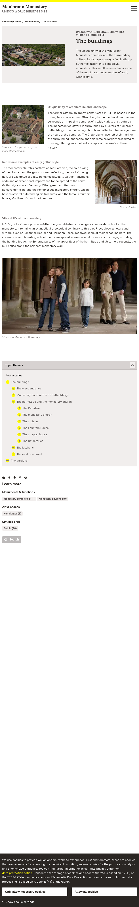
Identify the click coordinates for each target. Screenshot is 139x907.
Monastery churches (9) (53, 498)
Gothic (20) (10, 528)
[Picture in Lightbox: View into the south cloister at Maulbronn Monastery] (116, 182)
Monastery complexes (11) (19, 498)
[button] (69, 365)
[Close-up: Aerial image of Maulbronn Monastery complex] (33, 55)
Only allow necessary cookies (25, 891)
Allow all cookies (86, 891)
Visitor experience (11, 21)
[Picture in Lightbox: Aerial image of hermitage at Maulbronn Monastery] (23, 124)
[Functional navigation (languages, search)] (134, 9)
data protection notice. (17, 873)
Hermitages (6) (12, 513)
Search (14, 539)
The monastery (32, 21)
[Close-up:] (69, 297)
